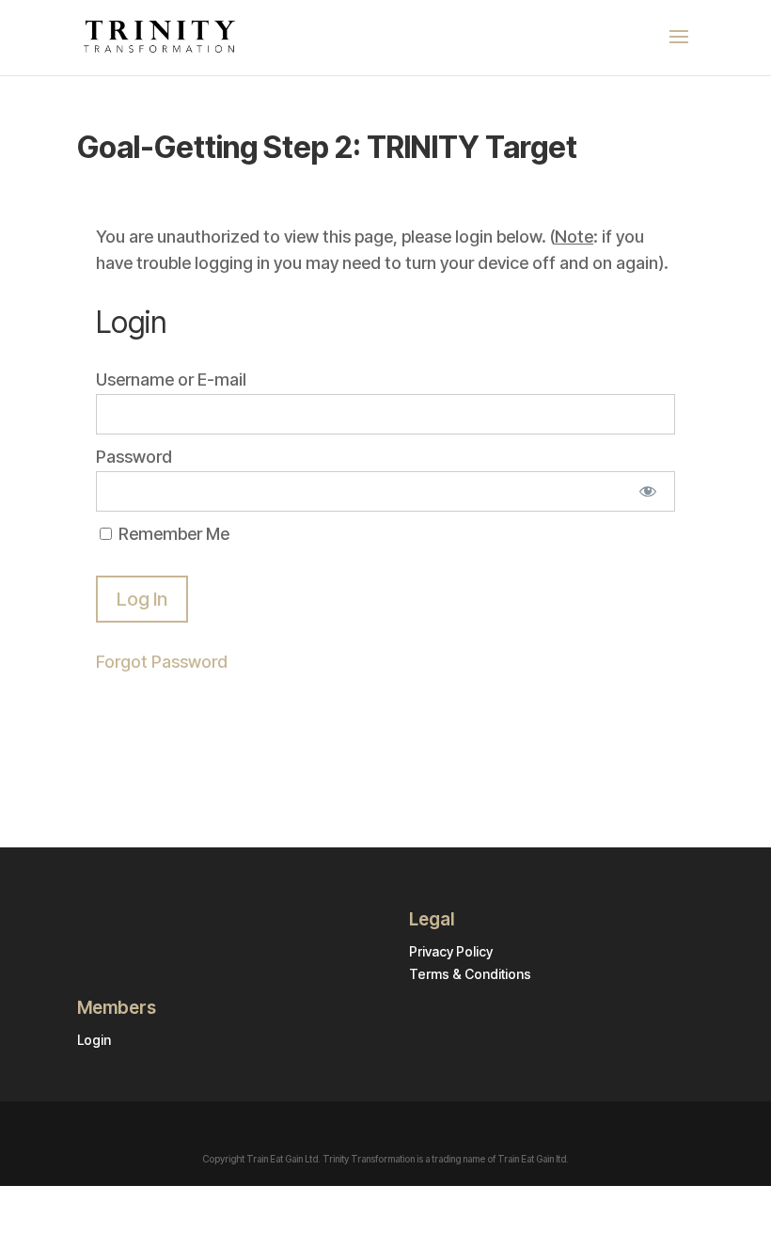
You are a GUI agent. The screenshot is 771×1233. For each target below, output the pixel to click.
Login (94, 1040)
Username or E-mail (171, 379)
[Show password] (648, 491)
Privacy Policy (451, 951)
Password (134, 456)
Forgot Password (162, 662)
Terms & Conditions (470, 974)
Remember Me (172, 534)
